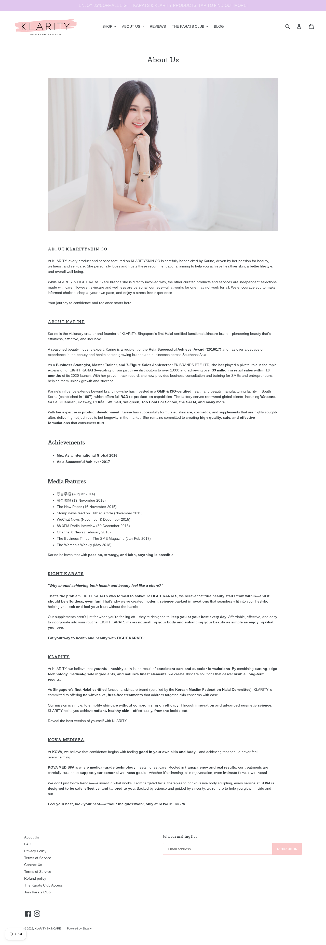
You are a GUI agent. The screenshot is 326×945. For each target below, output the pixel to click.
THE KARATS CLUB (191, 26)
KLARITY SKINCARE (48, 928)
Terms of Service (37, 858)
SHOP (110, 26)
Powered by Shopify (79, 928)
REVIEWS (158, 26)
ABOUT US (134, 26)
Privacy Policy (35, 851)
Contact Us (33, 865)
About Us (31, 837)
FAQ (27, 844)
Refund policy (35, 878)
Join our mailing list (180, 836)
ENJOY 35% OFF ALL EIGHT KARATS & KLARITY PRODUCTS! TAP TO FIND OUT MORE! (163, 5)
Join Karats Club (37, 892)
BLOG (219, 26)
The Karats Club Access (43, 885)
